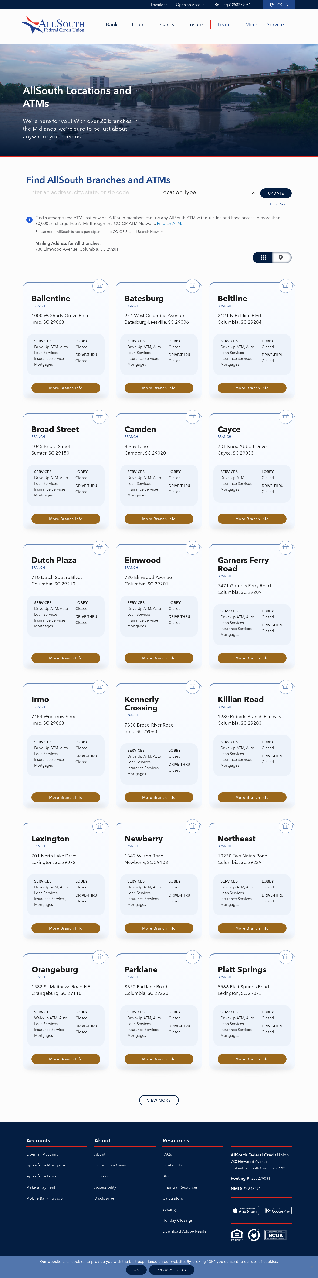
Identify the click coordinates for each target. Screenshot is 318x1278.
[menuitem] (111, 24)
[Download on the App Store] (245, 1210)
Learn (224, 24)
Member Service (264, 24)
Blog (166, 1176)
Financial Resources (180, 1187)
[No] (312, 1266)
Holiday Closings (177, 1220)
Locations (159, 4)
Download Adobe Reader (185, 1231)
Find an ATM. (169, 223)
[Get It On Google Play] (278, 1210)
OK (136, 1270)
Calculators (172, 1198)
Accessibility (105, 1187)
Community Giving (110, 1165)
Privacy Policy (172, 1270)
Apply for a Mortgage (45, 1165)
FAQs (167, 1154)
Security (169, 1209)
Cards (167, 24)
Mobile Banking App (44, 1198)
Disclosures (104, 1198)
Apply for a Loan (41, 1176)
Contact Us (172, 1165)
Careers (101, 1176)
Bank (112, 24)
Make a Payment (40, 1187)
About (99, 1154)
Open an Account (191, 4)
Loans (139, 24)
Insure (196, 24)
